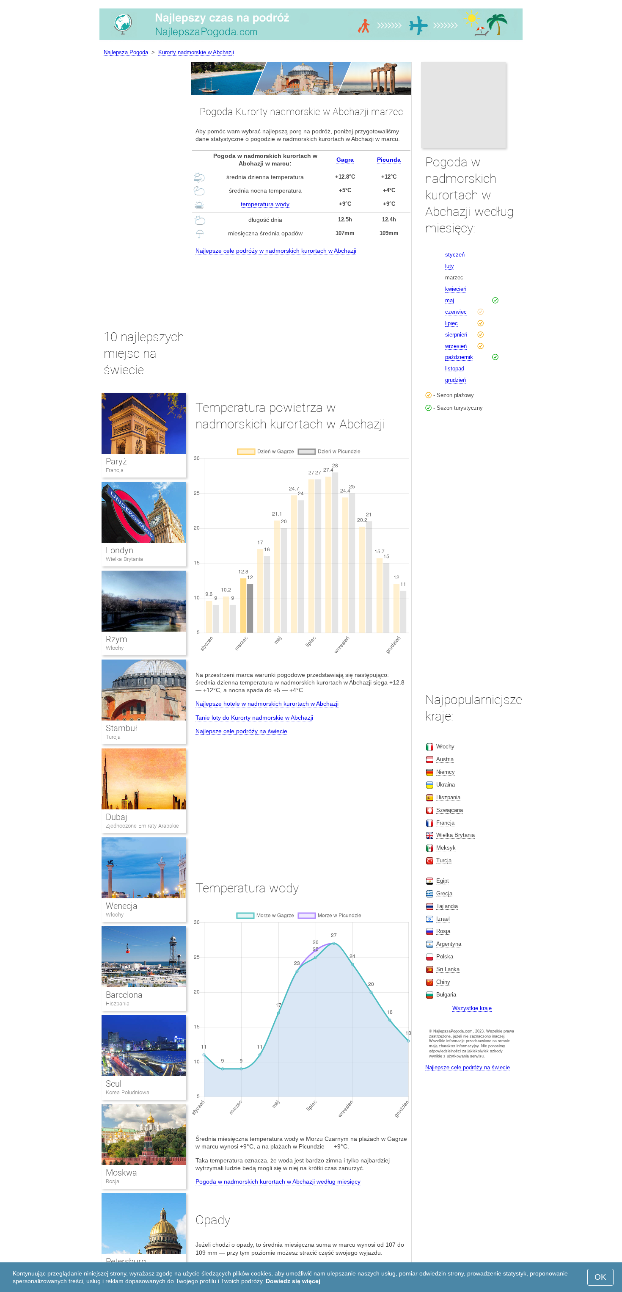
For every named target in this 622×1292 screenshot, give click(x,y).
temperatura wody (265, 204)
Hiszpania (117, 1003)
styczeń (455, 254)
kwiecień (455, 289)
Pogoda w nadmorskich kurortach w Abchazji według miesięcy (278, 1181)
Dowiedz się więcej (293, 1281)
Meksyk (446, 848)
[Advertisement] (301, 319)
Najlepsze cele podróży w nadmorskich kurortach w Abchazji (275, 250)
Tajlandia (447, 906)
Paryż (116, 461)
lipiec (451, 323)
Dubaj (116, 817)
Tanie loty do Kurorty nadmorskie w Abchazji (254, 717)
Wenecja (122, 906)
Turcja (113, 737)
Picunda (389, 159)
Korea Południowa (127, 1092)
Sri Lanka (448, 969)
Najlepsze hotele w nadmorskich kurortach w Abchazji (267, 703)
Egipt (442, 881)
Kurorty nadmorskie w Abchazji (196, 52)
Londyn (119, 550)
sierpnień (456, 334)
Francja (115, 470)
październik (459, 357)
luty (449, 266)
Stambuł (121, 728)
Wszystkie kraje (472, 1008)
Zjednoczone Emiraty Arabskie (142, 826)
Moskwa (121, 1173)
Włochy (115, 648)
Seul (113, 1084)
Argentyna (448, 944)
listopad (454, 368)
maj (449, 300)
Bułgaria (446, 994)
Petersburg (126, 1261)
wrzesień (456, 346)
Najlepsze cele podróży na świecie (241, 731)
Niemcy (445, 772)
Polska (444, 956)
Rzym (116, 639)
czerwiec (456, 312)
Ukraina (445, 784)
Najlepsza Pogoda (126, 52)
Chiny (443, 982)
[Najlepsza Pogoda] (311, 39)
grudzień (455, 380)
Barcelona (124, 995)
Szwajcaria (449, 810)
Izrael (443, 919)
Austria (445, 759)
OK (600, 1277)
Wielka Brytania (124, 559)
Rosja (112, 1181)
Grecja (444, 893)
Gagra (345, 159)
